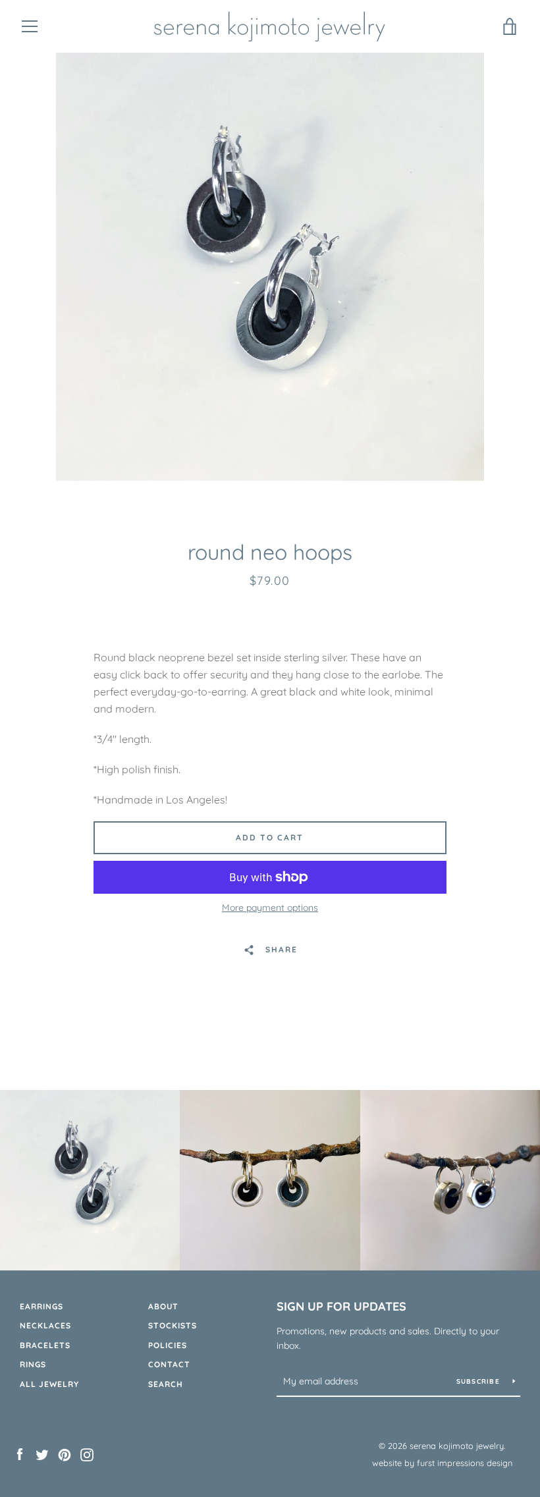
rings (33, 1364)
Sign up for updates (341, 1306)
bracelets (45, 1345)
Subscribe (479, 1381)
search (165, 1384)
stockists (172, 1325)
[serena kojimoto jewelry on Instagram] (87, 1453)
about (163, 1306)
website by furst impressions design (442, 1462)
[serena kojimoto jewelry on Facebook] (19, 1453)
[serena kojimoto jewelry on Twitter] (42, 1453)
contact (169, 1364)
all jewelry (49, 1384)
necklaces (45, 1325)
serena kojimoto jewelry (457, 1445)
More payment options (270, 907)
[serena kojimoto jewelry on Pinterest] (64, 1453)
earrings (41, 1306)
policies (167, 1345)
